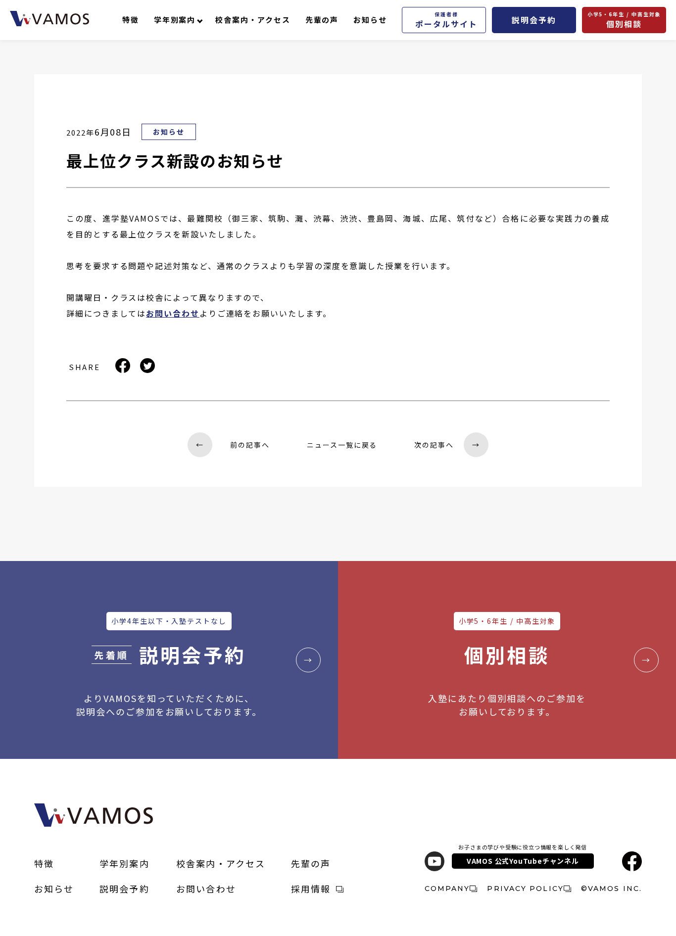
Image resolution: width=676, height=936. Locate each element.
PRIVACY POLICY (525, 888)
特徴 (130, 19)
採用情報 (311, 888)
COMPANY (447, 888)
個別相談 (624, 20)
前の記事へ (233, 445)
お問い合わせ (206, 888)
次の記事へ (447, 445)
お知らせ (370, 19)
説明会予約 (534, 20)
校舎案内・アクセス (252, 19)
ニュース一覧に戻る (342, 445)
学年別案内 (175, 19)
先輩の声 (322, 19)
